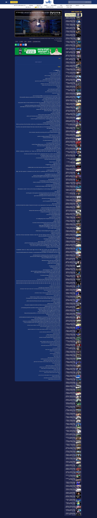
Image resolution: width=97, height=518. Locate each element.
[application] (38, 24)
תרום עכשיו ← (14, 2)
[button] (38, 23)
